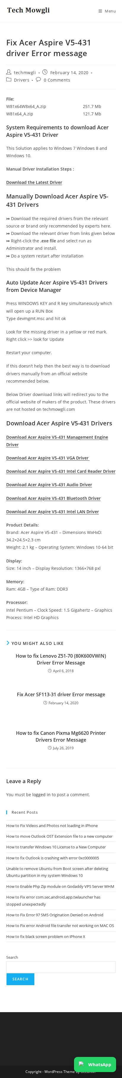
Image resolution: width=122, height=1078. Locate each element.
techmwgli (25, 72)
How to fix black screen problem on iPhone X (45, 936)
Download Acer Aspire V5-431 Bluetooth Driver (53, 498)
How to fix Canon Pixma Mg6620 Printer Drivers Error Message (61, 736)
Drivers (21, 80)
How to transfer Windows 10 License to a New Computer (56, 847)
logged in (41, 794)
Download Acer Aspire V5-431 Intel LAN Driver (52, 511)
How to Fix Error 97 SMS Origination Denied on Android (54, 915)
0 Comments (57, 80)
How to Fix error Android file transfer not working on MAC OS (60, 925)
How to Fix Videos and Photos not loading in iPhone (52, 825)
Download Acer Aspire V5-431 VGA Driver (48, 458)
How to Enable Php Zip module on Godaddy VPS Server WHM (60, 886)
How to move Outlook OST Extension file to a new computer (59, 836)
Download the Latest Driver (34, 182)
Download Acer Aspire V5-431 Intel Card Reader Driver (60, 471)
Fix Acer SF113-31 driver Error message (61, 694)
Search (12, 957)
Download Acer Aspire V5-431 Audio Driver (49, 484)
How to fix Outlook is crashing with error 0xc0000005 (52, 858)
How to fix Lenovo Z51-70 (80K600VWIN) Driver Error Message (61, 659)
